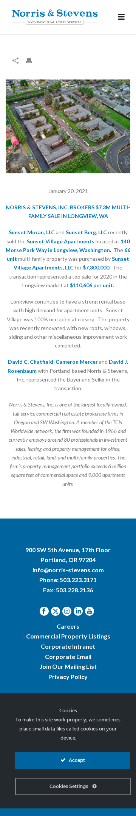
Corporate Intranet (68, 646)
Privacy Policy (68, 676)
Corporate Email (68, 656)
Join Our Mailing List (68, 666)
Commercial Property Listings (68, 636)
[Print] (33, 60)
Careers (68, 626)
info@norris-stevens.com (68, 569)
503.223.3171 (78, 579)
